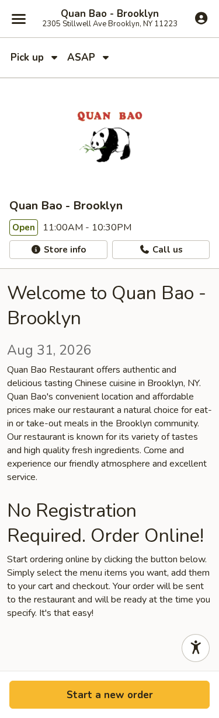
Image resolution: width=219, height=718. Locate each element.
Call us (166, 249)
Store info (63, 249)
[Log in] (201, 18)
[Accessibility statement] (196, 648)
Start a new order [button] (110, 695)
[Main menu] (18, 18)
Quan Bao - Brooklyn (110, 14)
